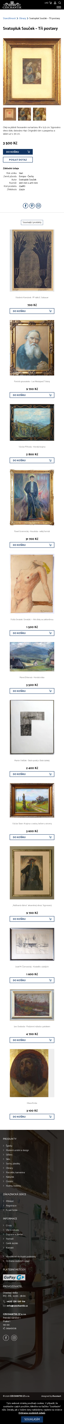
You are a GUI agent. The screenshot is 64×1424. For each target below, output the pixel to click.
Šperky (9, 1146)
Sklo (8, 1159)
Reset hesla (11, 1210)
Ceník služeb (12, 1243)
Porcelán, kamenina (15, 1173)
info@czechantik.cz (17, 1306)
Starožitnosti (9, 18)
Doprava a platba (14, 1234)
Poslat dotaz (18, 160)
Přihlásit (10, 1201)
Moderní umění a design (17, 1150)
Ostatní (9, 1181)
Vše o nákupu (12, 1230)
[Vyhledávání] (59, 2)
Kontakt (10, 1248)
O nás (9, 1226)
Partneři (10, 1239)
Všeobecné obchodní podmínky (21, 1257)
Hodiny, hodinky (13, 1186)
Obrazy (22, 18)
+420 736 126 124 (16, 1301)
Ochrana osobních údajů (17, 1261)
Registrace (11, 1206)
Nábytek (10, 1177)
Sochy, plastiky (13, 1164)
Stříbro (9, 1155)
